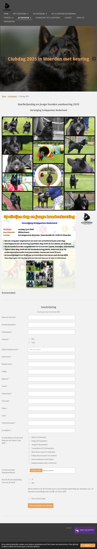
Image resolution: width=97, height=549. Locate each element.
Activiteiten (12, 96)
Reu (32, 339)
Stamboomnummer (9, 324)
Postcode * (6, 401)
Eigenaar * (5, 379)
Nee (33, 483)
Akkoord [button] (88, 545)
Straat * (4, 386)
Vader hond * (6, 357)
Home (4, 96)
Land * (4, 415)
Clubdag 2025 (24, 96)
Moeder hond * (7, 364)
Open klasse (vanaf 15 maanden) (43, 452)
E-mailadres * (6, 430)
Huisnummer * (7, 393)
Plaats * (4, 408)
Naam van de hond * (9, 317)
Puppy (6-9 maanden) (39, 441)
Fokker (4, 371)
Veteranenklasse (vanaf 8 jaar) (42, 459)
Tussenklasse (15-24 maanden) (42, 448)
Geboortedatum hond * (10, 349)
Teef (33, 342)
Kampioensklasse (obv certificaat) (43, 463)
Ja (32, 479)
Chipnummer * (7, 332)
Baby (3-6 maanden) (38, 437)
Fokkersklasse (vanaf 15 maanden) (44, 455)
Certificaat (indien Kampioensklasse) (8, 471)
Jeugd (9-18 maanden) (39, 444)
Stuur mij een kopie (38, 498)
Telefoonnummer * (9, 423)
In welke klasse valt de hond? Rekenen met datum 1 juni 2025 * (12, 440)
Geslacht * (5, 339)
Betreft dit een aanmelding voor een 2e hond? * (12, 481)
